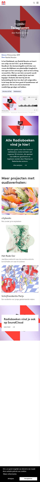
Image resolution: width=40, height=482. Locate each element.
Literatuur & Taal (6, 91)
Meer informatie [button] (10, 474)
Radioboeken (17, 91)
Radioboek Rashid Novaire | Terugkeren (23, 112)
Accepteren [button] (28, 478)
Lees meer (7, 327)
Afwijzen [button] (11, 478)
